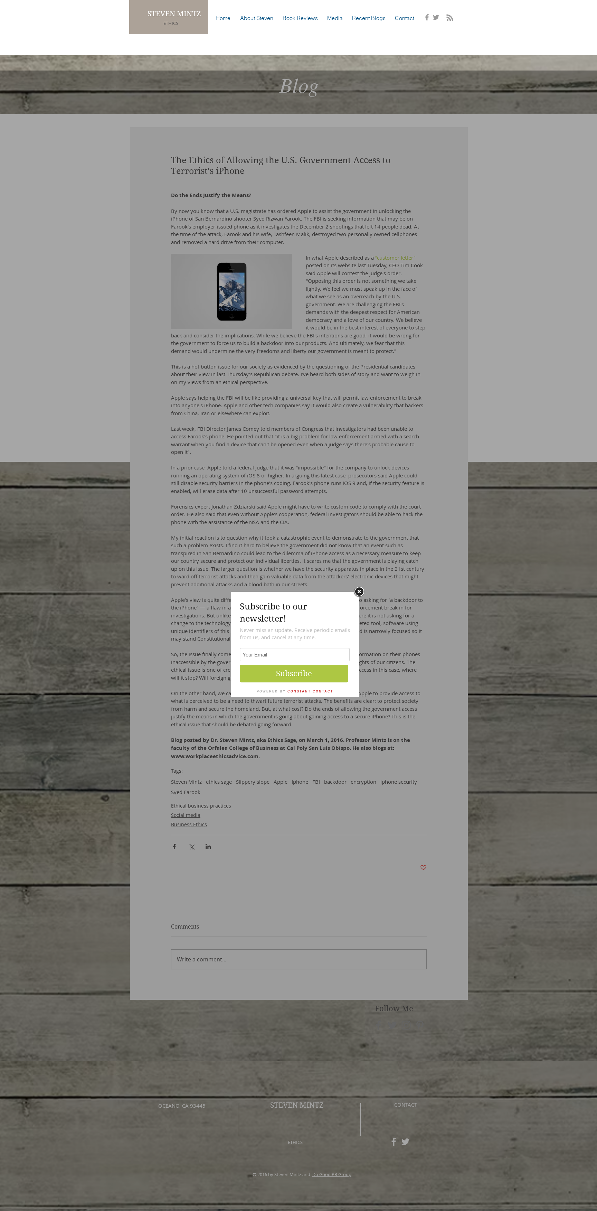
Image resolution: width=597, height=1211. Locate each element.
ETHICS (170, 23)
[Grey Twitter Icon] (436, 17)
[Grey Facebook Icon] (427, 17)
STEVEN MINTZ (175, 14)
